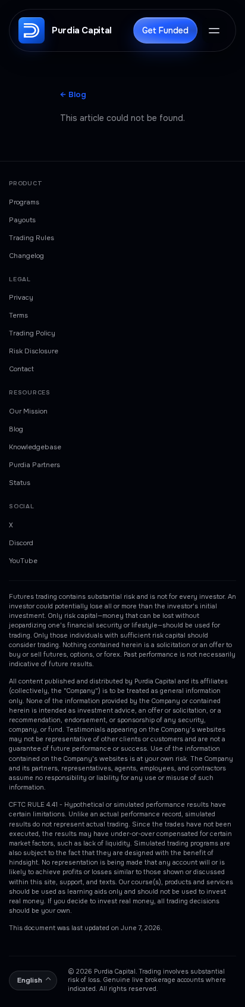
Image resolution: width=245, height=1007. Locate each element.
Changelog (26, 255)
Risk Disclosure (33, 351)
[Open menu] (214, 30)
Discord (21, 543)
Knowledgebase (35, 447)
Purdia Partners (34, 465)
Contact (21, 369)
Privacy (21, 297)
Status (19, 482)
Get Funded (165, 30)
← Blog (73, 94)
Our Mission (28, 411)
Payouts (22, 220)
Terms (18, 315)
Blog (16, 429)
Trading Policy (32, 333)
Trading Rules (31, 238)
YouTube (23, 561)
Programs (24, 202)
